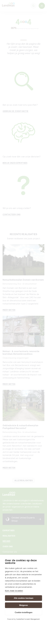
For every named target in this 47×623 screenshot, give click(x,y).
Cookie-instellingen (23, 612)
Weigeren (23, 605)
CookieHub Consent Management (28, 619)
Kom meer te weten (14, 590)
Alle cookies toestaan (23, 598)
